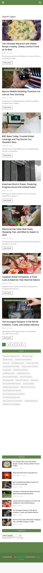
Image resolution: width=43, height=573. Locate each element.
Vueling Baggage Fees (31, 401)
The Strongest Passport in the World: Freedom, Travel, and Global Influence (20, 323)
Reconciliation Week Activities (11, 384)
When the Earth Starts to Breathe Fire (25, 473)
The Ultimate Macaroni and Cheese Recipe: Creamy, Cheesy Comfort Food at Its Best (20, 46)
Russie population (28, 384)
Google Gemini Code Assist (11, 366)
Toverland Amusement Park (11, 397)
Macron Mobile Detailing (10, 377)
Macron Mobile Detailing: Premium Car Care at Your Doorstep (21, 93)
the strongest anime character (12, 390)
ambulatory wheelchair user (11, 356)
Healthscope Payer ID (23, 373)
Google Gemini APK (32, 363)
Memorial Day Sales (26, 377)
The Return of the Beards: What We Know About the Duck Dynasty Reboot (26, 492)
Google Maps (7, 370)
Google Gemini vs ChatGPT (30, 366)
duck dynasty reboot (18, 363)
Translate (19, 538)
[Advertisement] (21, 430)
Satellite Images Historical (10, 387)
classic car (6, 363)
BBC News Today (27, 356)
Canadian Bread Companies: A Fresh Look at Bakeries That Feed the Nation (21, 278)
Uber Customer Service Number (12, 401)
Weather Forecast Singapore (11, 404)
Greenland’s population (21, 370)
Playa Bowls (34, 380)
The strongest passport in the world (13, 394)
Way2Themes (20, 557)
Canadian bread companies (23, 359)
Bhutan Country (7, 359)
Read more (7, 63)
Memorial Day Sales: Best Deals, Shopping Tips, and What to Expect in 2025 (20, 232)
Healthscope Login (8, 373)
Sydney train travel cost (28, 387)
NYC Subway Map (8, 380)
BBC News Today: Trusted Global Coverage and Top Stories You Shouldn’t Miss (18, 139)
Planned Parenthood (22, 380)
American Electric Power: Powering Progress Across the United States (19, 186)
